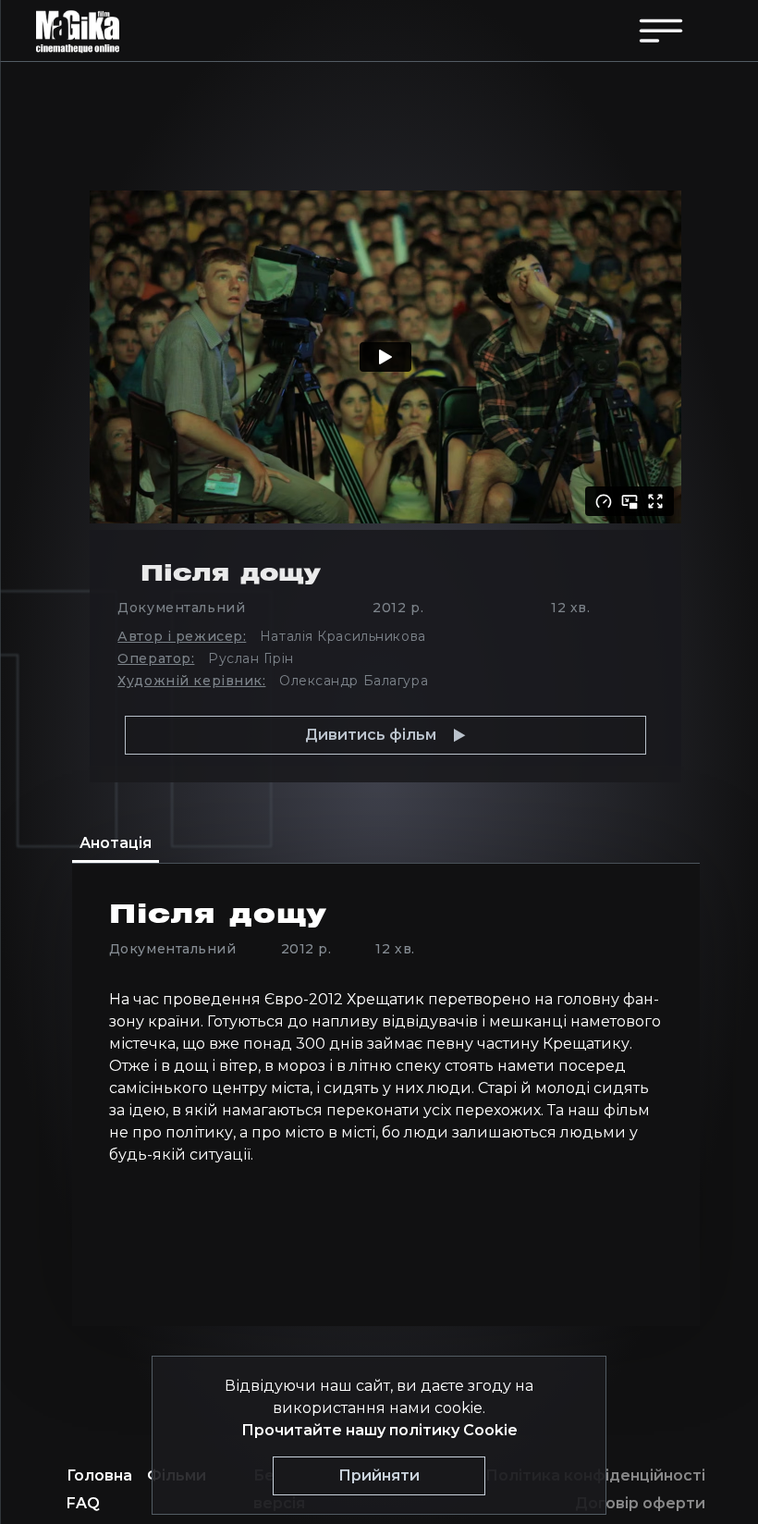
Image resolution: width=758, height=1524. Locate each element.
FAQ (83, 1503)
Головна (99, 1475)
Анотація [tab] (115, 843)
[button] (385, 735)
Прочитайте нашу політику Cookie (379, 1430)
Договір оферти (640, 1503)
